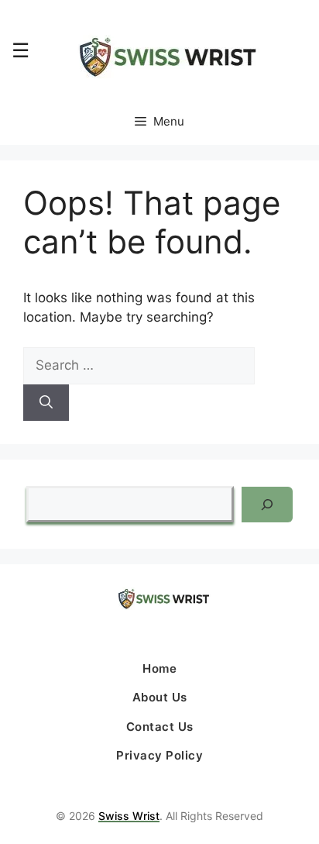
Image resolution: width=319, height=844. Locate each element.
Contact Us (160, 726)
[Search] (46, 403)
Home (159, 668)
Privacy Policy (159, 755)
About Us (159, 697)
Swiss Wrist (129, 815)
